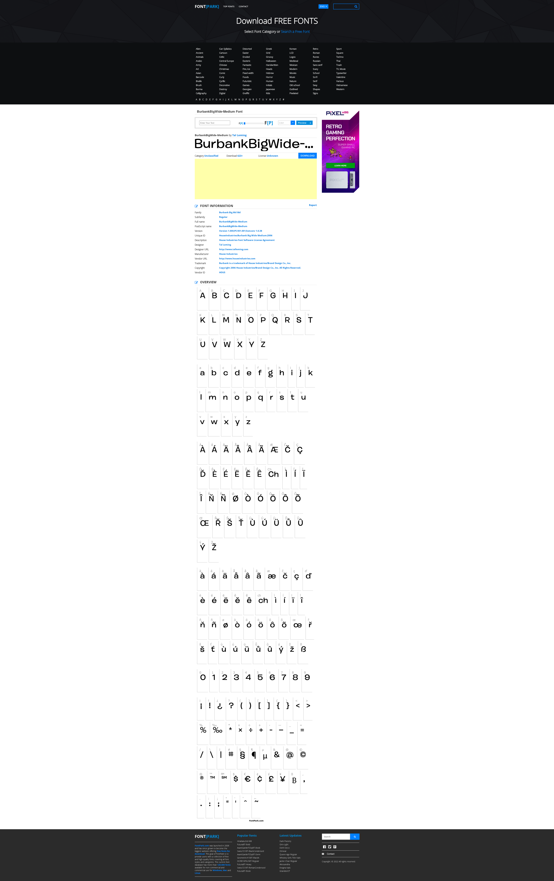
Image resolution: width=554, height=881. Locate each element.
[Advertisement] (256, 179)
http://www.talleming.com (233, 249)
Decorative (224, 85)
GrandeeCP (285, 871)
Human (269, 81)
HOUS (222, 272)
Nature (293, 81)
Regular (223, 216)
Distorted (247, 48)
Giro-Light (284, 844)
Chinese (223, 64)
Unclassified (211, 155)
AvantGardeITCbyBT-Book (248, 847)
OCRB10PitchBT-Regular (248, 861)
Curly (221, 77)
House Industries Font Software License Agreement (247, 240)
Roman (316, 52)
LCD (292, 52)
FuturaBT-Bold (243, 844)
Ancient (199, 52)
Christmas (224, 69)
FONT (207, 6)
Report (313, 205)
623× (240, 155)
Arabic (199, 60)
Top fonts (228, 6)
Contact (243, 6)
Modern (293, 69)
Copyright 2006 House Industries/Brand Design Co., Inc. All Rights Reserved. (260, 267)
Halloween (271, 60)
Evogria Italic (285, 867)
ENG (322, 6)
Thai (338, 60)
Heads (269, 69)
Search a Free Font (295, 31)
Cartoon (223, 52)
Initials (269, 85)
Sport (339, 48)
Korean (293, 48)
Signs (315, 93)
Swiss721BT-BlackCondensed (250, 851)
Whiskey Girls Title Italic (290, 857)
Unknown (272, 155)
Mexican (293, 64)
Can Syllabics (225, 48)
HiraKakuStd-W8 (244, 841)
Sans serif (317, 64)
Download (308, 155)
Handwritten (272, 64)
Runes (316, 56)
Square (339, 52)
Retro (315, 48)
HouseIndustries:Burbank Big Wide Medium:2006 (245, 235)
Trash (339, 64)
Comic (222, 73)
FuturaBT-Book (244, 871)
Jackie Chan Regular (288, 861)
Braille (199, 81)
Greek (269, 48)
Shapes (316, 89)
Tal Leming (239, 135)
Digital (222, 93)
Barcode (200, 77)
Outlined (294, 89)
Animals (199, 56)
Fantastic (247, 64)
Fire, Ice (246, 69)
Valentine (340, 77)
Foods (246, 77)
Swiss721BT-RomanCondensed (251, 867)
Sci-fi (315, 77)
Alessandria (285, 864)
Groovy (269, 56)
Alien (198, 48)
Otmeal (283, 851)
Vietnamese (342, 85)
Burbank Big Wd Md (230, 212)
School (316, 73)
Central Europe (226, 60)
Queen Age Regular (288, 854)
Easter (246, 52)
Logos (292, 56)
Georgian (247, 89)
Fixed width (248, 73)
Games (246, 85)
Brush (199, 85)
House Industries (228, 253)
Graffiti (246, 93)
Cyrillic (222, 81)
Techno (340, 56)
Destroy (223, 89)
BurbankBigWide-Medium (233, 221)
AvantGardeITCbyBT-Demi (248, 854)
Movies (293, 73)
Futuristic (247, 81)
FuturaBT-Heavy (244, 864)
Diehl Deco (285, 847)
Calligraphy (201, 93)
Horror (269, 77)
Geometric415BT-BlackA (248, 857)
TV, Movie (341, 69)
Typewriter (341, 73)
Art (197, 69)
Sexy (315, 85)
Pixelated (294, 93)
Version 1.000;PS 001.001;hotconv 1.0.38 (240, 230)
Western (340, 89)
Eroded (246, 56)
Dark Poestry (285, 841)
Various (340, 81)
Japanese (270, 89)
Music (292, 77)
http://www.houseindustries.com (237, 258)
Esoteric (246, 60)
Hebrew (270, 73)
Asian (198, 73)
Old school (295, 85)
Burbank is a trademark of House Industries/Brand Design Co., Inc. (255, 263)
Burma (199, 89)
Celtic (221, 56)
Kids (268, 93)
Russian (316, 60)
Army (198, 64)
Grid (268, 52)
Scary (315, 69)
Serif (315, 81)
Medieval (294, 60)
